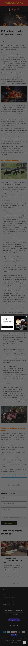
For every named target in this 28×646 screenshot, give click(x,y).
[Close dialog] (26, 316)
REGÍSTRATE (7, 326)
